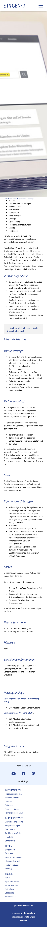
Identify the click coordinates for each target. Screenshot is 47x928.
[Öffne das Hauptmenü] (40, 5)
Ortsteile (9, 805)
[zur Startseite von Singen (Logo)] (14, 6)
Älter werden (10, 853)
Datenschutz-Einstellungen (23, 916)
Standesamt (10, 829)
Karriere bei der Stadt (14, 812)
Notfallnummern (12, 797)
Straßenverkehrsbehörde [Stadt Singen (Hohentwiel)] (22, 329)
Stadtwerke (10, 840)
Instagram (33, 773)
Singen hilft (10, 849)
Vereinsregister (11, 885)
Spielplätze (9, 888)
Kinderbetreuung (12, 864)
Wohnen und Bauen (13, 857)
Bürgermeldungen (12, 825)
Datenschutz (29, 912)
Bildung (8, 868)
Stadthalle (9, 892)
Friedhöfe (9, 836)
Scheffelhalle (10, 896)
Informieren (12, 199)
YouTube (13, 773)
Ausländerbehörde (13, 833)
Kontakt (23, 920)
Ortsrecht (9, 801)
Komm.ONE (28, 905)
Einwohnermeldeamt (14, 821)
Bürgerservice (21, 199)
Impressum (17, 912)
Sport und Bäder (12, 881)
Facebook (23, 773)
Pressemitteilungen (13, 793)
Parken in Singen (12, 808)
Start (5, 199)
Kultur (7, 877)
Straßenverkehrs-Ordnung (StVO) (18, 712)
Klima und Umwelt (13, 861)
